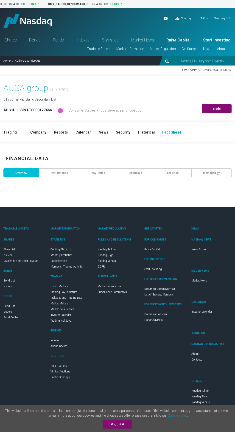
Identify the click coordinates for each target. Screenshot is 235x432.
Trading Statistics (61, 249)
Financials (135, 173)
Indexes (83, 40)
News (207, 49)
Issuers (7, 255)
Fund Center (10, 317)
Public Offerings (60, 377)
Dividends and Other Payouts (20, 260)
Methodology (211, 173)
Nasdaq (27, 21)
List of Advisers (153, 320)
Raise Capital (178, 40)
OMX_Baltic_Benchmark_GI (67, 4)
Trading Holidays (60, 320)
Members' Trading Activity (66, 266)
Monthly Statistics (61, 255)
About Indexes (58, 346)
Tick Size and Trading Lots (66, 297)
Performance (59, 173)
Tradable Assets (99, 49)
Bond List (9, 280)
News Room (198, 249)
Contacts (196, 359)
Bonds (35, 40)
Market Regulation (163, 49)
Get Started (189, 49)
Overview (21, 173)
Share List (9, 249)
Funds (58, 40)
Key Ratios (98, 173)
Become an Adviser (155, 314)
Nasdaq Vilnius (107, 260)
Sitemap (186, 18)
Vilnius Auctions (60, 371)
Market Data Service (62, 309)
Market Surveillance (109, 286)
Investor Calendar (60, 315)
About (195, 353)
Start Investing (216, 40)
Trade (217, 108)
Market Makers (59, 303)
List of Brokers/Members (159, 294)
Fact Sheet (172, 173)
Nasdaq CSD (223, 18)
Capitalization (58, 260)
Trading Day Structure (63, 292)
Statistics (110, 40)
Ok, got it (117, 424)
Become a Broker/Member (159, 288)
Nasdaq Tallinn (107, 249)
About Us (223, 49)
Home (7, 60)
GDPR (101, 266)
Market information (130, 49)
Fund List (9, 306)
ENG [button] (202, 18)
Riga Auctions (58, 365)
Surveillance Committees (112, 292)
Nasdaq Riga (105, 255)
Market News (142, 40)
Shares (11, 40)
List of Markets (59, 286)
